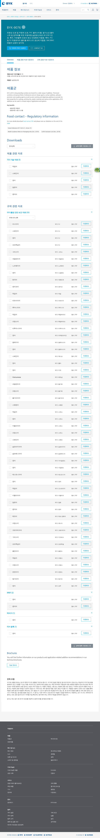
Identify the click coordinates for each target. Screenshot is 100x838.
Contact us (38, 48)
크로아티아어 (17, 530)
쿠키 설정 (10, 812)
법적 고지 (10, 819)
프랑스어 (15, 321)
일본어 (14, 187)
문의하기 (10, 802)
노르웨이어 (16, 266)
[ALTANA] (89, 835)
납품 (52, 816)
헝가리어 (15, 579)
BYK (8, 17)
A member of (85, 3)
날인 (52, 819)
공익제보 (53, 822)
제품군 (10, 739)
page (8, 123)
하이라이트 (54, 739)
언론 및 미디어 (12, 757)
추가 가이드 (14, 17)
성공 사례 (10, 773)
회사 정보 (10, 751)
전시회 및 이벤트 (56, 751)
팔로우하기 (54, 760)
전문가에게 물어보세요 (15, 783)
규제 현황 (54, 783)
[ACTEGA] (48, 835)
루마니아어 (16, 308)
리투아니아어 (17, 328)
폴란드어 (15, 551)
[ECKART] (28, 835)
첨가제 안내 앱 (55, 786)
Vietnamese (16, 377)
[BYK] (20, 835)
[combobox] (23, 27)
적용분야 (10, 729)
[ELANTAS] (38, 835)
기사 (9, 789)
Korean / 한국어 (67, 3)
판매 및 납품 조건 (13, 822)
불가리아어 (16, 398)
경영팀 (53, 754)
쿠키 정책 (10, 816)
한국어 (14, 280)
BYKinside (54, 802)
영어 (14, 180)
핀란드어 (15, 572)
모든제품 (10, 742)
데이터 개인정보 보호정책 (15, 825)
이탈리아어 (16, 426)
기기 (31, 3)
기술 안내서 (13, 665)
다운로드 (53, 792)
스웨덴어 (15, 405)
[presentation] (6, 60)
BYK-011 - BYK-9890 (26, 17)
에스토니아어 (17, 474)
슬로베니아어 (17, 454)
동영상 (53, 789)
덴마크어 (15, 287)
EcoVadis (53, 770)
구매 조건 (54, 812)
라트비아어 (16, 301)
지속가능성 (11, 767)
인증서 (53, 773)
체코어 (14, 516)
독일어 (14, 166)
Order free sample (19, 48)
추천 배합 (10, 786)
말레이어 (15, 342)
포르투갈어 (16, 245)
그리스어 (15, 252)
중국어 (14, 194)
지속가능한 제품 (12, 770)
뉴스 (9, 754)
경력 (52, 757)
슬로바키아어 (17, 447)
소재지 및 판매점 (13, 760)
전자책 (10, 792)
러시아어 (15, 224)
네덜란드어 (16, 259)
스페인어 (15, 173)
